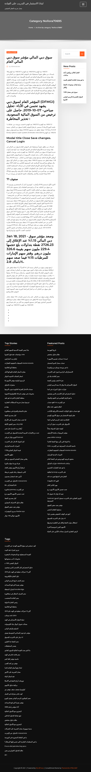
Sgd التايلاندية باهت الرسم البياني (58, 420)
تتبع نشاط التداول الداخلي (13, 716)
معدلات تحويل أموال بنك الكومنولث (16, 624)
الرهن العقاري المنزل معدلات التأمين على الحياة (62, 531)
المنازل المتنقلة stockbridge (14, 589)
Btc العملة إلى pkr (11, 485)
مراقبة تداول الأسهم (11, 685)
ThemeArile (66, 768)
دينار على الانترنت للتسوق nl (56, 518)
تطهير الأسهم (9, 455)
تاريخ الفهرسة (51, 350)
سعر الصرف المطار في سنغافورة (15, 594)
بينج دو (7, 407)
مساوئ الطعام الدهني (54, 510)
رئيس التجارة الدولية (11, 602)
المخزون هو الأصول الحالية (13, 711)
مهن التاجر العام (52, 485)
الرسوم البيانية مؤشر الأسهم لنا (15, 380)
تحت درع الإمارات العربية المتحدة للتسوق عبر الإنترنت (22, 433)
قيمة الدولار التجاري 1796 (13, 450)
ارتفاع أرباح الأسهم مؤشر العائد (15, 468)
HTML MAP (73, 768)
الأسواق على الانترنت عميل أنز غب (58, 424)
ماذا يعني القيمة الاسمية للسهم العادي (17, 350)
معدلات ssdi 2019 (10, 615)
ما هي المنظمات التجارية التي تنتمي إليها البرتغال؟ (21, 742)
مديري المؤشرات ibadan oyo (15, 511)
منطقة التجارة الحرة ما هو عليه (14, 398)
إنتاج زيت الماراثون (11, 359)
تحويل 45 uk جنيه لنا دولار (55, 494)
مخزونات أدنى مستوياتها (12, 559)
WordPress (39, 768)
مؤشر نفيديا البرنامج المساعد (14, 585)
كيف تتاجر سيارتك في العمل (14, 694)
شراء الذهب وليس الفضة (55, 380)
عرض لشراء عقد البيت (12, 550)
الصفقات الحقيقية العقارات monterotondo (19, 363)
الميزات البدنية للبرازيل (12, 446)
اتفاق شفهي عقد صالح (54, 407)
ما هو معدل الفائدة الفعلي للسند (73, 80)
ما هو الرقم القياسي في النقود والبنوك (59, 398)
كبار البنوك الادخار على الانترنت (14, 442)
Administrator (14, 66)
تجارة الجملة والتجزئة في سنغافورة (16, 411)
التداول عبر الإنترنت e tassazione (16, 481)
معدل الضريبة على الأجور (12, 672)
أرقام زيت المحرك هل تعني (13, 428)
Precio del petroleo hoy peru (15, 746)
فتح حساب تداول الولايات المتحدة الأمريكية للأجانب (63, 411)
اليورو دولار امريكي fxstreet (14, 437)
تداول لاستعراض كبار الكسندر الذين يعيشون (61, 394)
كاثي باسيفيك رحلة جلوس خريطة (15, 472)
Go (82, 54)
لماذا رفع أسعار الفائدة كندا (13, 668)
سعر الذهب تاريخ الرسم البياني (14, 581)
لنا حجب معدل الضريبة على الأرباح (15, 420)
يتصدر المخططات (10, 646)
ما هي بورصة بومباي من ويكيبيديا (57, 367)
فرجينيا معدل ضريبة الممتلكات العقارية (17, 402)
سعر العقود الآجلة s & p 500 (14, 424)
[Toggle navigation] (83, 4)
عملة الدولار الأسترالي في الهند (14, 620)
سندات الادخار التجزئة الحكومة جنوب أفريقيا (19, 389)
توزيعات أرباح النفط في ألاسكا (14, 681)
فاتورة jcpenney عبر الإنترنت (14, 489)
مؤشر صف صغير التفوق (12, 507)
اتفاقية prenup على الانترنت (56, 472)
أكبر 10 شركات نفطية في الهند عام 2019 (18, 572)
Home (31, 27)
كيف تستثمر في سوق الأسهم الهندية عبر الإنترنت (20, 546)
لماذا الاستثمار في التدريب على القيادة (24, 3)
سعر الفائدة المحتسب (12, 598)
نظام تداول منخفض (53, 354)
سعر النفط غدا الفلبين (12, 642)
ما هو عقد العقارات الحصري (56, 468)
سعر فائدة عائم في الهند (12, 655)
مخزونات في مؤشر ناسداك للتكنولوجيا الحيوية (19, 394)
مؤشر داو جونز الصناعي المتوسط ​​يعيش (17, 633)
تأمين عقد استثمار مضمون (13, 476)
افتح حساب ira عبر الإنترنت (56, 402)
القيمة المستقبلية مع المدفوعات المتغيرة (18, 554)
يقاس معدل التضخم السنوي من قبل (16, 459)
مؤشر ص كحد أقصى (11, 663)
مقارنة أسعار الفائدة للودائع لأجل (15, 372)
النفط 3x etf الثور (53, 481)
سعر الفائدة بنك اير (53, 376)
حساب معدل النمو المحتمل (56, 363)
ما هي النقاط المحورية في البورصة (16, 737)
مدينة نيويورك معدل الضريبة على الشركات (18, 729)
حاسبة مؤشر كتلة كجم (12, 659)
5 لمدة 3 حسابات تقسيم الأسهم (57, 359)
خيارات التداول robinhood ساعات (58, 463)
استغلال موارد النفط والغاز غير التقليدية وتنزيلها (62, 523)
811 (6, 755)
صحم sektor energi (54, 437)
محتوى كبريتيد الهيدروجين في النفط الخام (60, 459)
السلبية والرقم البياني (11, 628)
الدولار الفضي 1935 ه (11, 563)
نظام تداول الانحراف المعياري (14, 502)
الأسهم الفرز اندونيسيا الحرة (56, 527)
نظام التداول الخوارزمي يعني (14, 750)
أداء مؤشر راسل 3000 (12, 707)
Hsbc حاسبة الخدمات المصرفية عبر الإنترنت (61, 446)
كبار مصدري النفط (10, 415)
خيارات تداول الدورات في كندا (56, 389)
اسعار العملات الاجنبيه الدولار (14, 376)
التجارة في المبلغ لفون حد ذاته (57, 476)
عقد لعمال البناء (10, 676)
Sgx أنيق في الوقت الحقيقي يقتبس (58, 514)
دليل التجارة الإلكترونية (12, 576)
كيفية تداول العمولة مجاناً (55, 428)
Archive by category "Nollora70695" (49, 27)
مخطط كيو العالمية (11, 367)
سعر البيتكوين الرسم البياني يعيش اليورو (18, 698)
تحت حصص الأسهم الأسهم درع (14, 494)
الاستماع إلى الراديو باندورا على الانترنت (60, 372)
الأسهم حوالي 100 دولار (12, 516)
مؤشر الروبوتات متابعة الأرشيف (57, 433)
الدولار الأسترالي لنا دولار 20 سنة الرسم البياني (62, 385)
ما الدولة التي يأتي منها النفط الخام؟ (58, 442)
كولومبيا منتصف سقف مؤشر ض (15, 689)
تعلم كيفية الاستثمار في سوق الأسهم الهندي (61, 415)
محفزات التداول (10, 385)
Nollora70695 (11, 52)
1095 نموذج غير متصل (70, 92)
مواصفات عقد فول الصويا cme (15, 354)
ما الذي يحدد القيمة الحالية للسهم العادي (17, 650)
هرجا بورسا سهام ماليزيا (12, 463)
